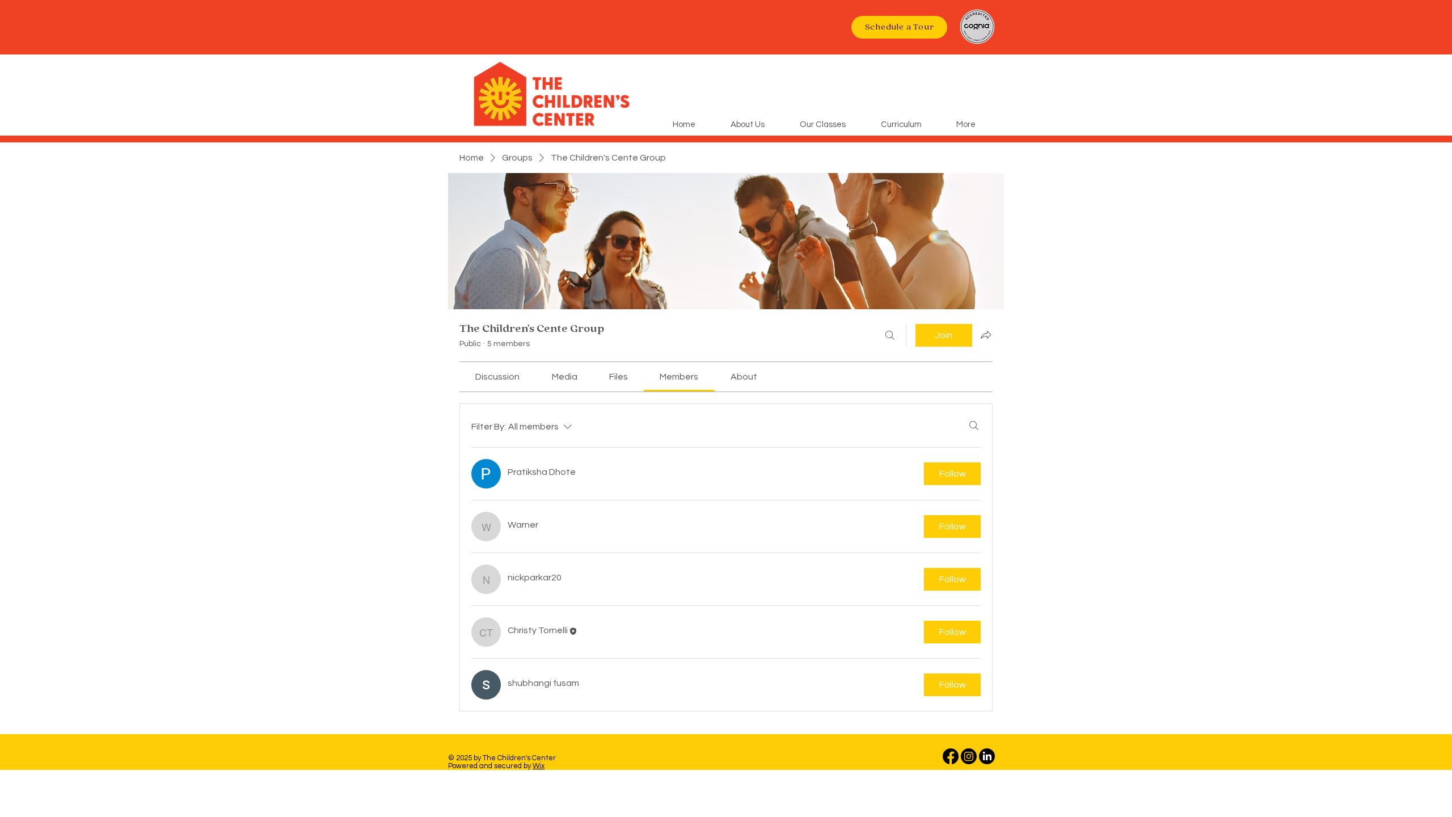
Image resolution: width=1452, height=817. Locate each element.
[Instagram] (969, 756)
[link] (497, 376)
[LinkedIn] (987, 756)
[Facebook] (951, 756)
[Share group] (986, 335)
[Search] (890, 335)
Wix (538, 766)
